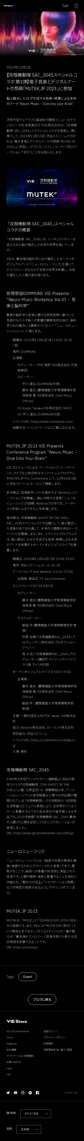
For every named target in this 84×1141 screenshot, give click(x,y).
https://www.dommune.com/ (52, 421)
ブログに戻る (42, 999)
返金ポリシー (51, 1031)
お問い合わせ (14, 1062)
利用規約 (48, 1043)
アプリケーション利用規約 (20, 1055)
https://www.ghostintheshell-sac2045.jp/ (44, 833)
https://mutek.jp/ (26, 947)
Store (10, 1037)
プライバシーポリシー (55, 1037)
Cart (65, 6)
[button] (76, 5)
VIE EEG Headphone (18, 1031)
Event (27, 977)
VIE (75, 1092)
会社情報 (11, 1049)
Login (9, 1068)
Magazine (12, 1043)
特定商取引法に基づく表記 (58, 1049)
